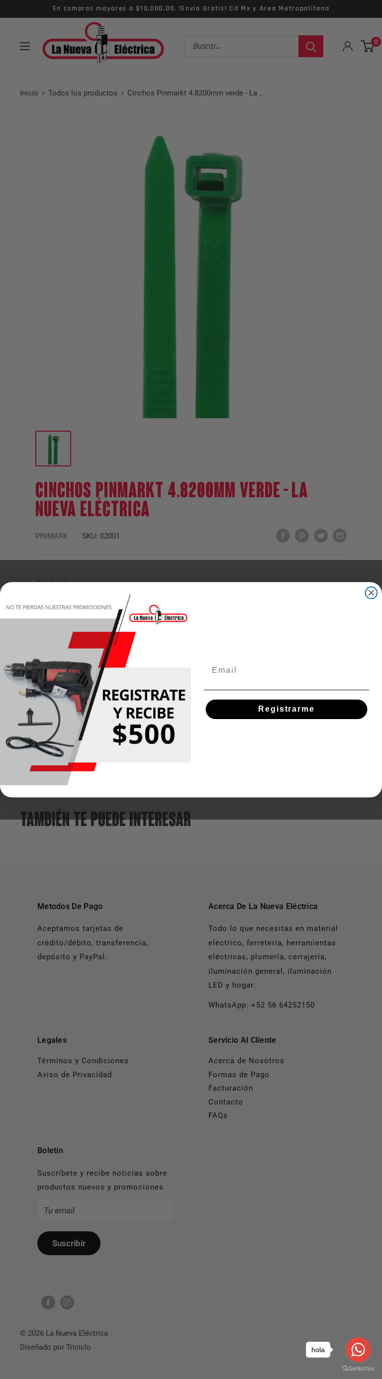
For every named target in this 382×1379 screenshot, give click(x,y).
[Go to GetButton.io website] (358, 1369)
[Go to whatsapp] (358, 1349)
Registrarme (286, 709)
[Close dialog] (372, 593)
